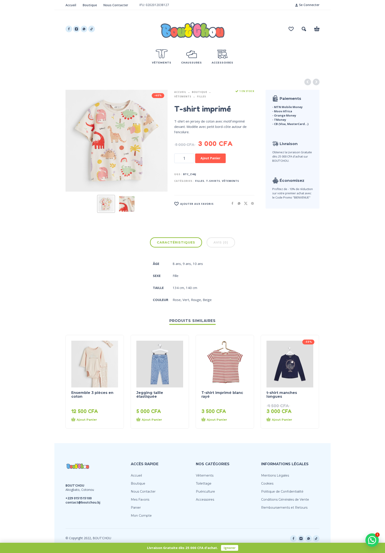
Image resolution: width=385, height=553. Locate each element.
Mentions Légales (275, 475)
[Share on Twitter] (244, 203)
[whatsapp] (84, 29)
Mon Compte (141, 516)
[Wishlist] (291, 29)
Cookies (267, 483)
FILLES (201, 96)
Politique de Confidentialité (282, 492)
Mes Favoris (140, 500)
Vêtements (182, 96)
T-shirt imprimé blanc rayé (222, 395)
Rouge (196, 299)
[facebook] (69, 29)
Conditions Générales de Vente (285, 500)
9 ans (187, 263)
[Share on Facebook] (231, 203)
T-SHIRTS (213, 180)
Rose (177, 299)
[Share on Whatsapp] (237, 203)
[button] (304, 29)
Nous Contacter (115, 5)
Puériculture (205, 492)
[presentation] (74, 140)
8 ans (177, 263)
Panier (136, 508)
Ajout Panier (210, 158)
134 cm (178, 287)
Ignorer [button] (230, 548)
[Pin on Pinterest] (251, 203)
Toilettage (203, 483)
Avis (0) (220, 242)
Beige (207, 299)
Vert (185, 299)
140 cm (191, 287)
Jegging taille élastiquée (149, 395)
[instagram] (76, 29)
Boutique (90, 5)
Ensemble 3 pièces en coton (92, 395)
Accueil (71, 5)
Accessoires (205, 500)
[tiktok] (91, 29)
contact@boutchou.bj (83, 502)
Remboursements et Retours (284, 508)
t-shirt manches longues (281, 395)
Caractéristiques (176, 242)
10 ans (198, 263)
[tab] (176, 243)
